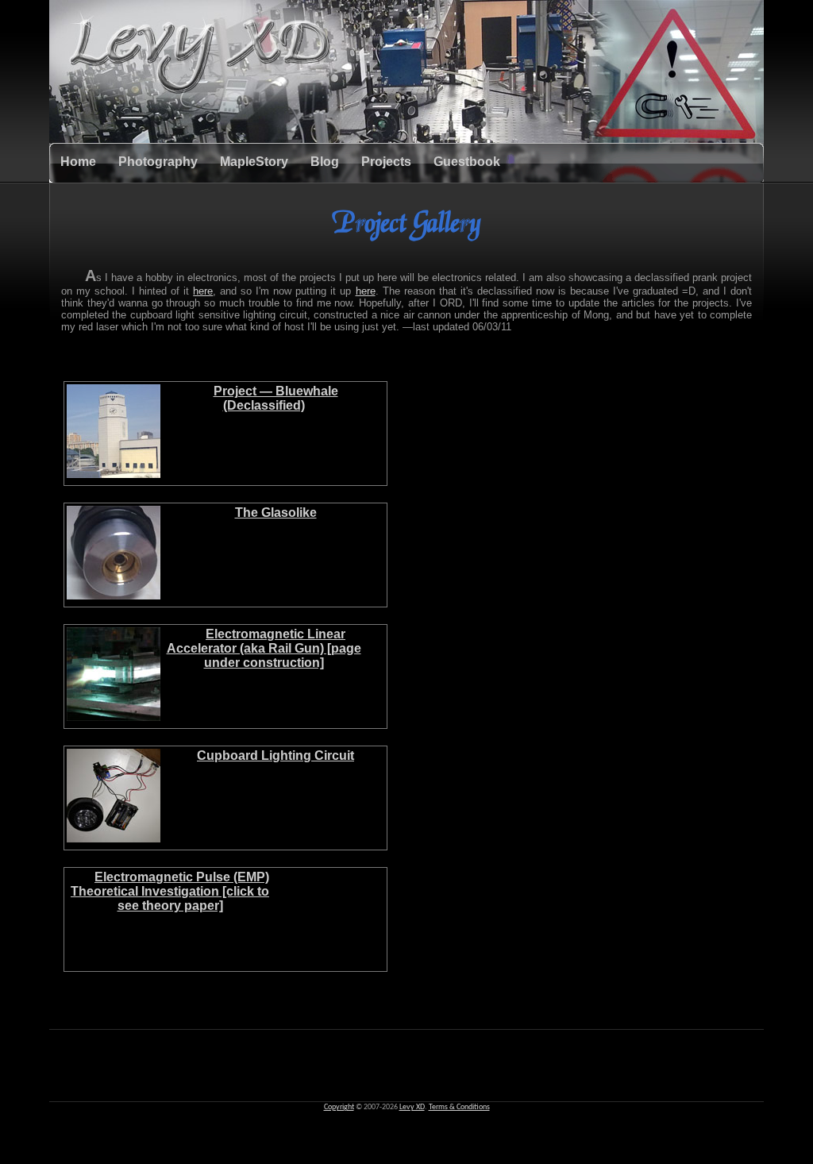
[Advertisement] (406, 1065)
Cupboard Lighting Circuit (275, 755)
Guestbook (466, 161)
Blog (324, 161)
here (203, 291)
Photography (158, 161)
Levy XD (412, 1107)
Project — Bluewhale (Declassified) (276, 398)
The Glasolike (276, 512)
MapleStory (254, 161)
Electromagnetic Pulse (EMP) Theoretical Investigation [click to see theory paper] (170, 891)
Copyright (339, 1107)
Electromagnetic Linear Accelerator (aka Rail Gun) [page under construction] (264, 648)
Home (78, 161)
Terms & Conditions (459, 1107)
